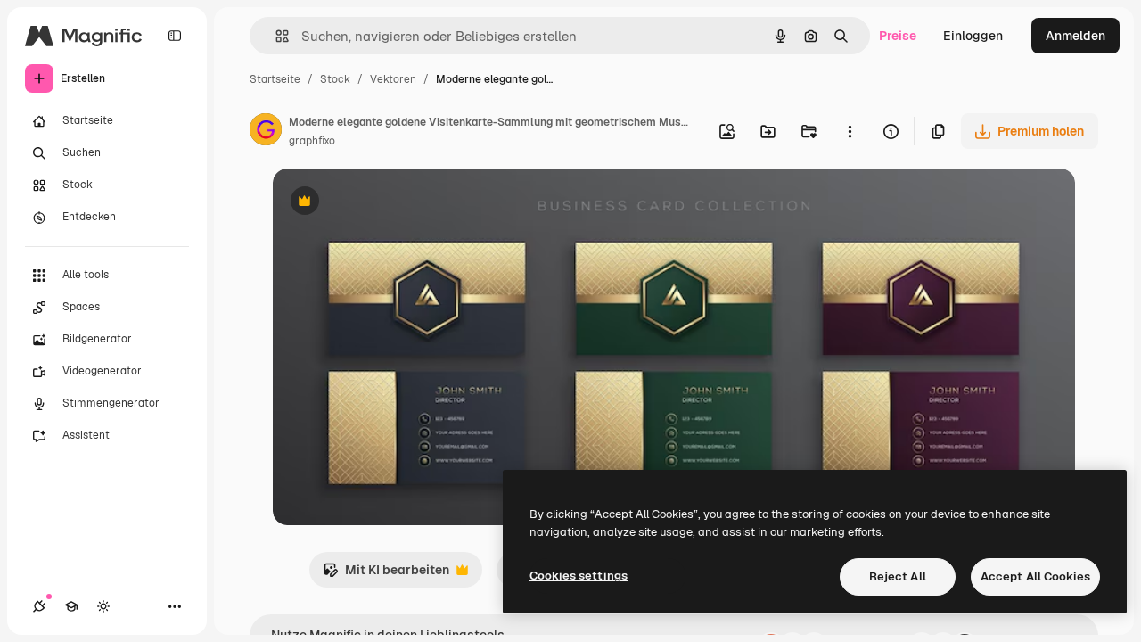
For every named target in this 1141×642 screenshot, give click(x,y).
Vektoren (393, 79)
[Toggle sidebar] (174, 35)
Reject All (897, 576)
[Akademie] (71, 606)
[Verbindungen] (39, 606)
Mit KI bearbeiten (386, 575)
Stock (335, 79)
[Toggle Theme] (103, 606)
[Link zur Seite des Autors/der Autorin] (266, 132)
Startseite (275, 79)
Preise (897, 36)
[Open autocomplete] (275, 36)
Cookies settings (578, 575)
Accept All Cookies (1035, 576)
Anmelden (1075, 36)
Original (387, 202)
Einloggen (973, 36)
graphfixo (312, 141)
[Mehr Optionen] (849, 131)
